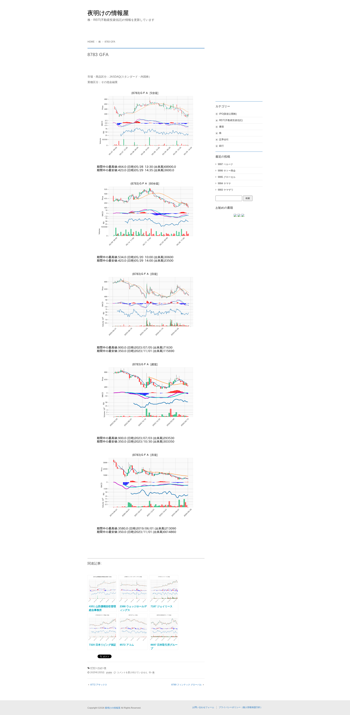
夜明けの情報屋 (108, 13)
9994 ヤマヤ (224, 183)
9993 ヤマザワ (225, 189)
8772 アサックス (98, 684)
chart (99, 668)
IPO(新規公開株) (228, 113)
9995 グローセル (227, 177)
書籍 (221, 126)
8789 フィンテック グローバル (186, 684)
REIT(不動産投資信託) (231, 120)
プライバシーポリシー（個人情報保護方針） (240, 707)
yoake (109, 672)
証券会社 (224, 139)
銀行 (221, 145)
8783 (93, 668)
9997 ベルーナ (225, 164)
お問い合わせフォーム (203, 707)
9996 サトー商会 (227, 170)
